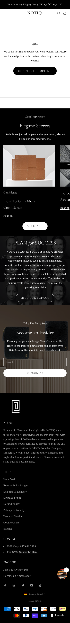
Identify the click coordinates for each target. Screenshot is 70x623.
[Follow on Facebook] (5, 585)
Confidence (10, 192)
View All (35, 226)
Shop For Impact (35, 297)
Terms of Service (12, 516)
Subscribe (35, 372)
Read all (8, 215)
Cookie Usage (11, 522)
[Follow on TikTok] (40, 585)
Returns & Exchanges (15, 485)
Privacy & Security (14, 510)
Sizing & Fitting (12, 497)
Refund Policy (11, 503)
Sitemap (7, 528)
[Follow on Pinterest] (22, 585)
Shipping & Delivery (15, 491)
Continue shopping (35, 70)
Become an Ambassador (16, 575)
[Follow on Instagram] (14, 585)
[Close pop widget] (66, 570)
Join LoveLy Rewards (15, 569)
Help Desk (9, 479)
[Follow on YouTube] (31, 585)
